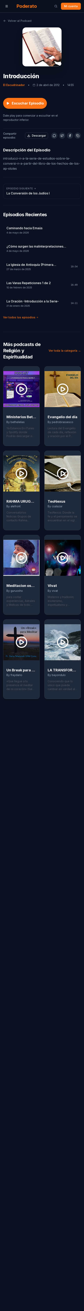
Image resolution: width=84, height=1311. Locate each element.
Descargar (39, 135)
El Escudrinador (14, 85)
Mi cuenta (71, 6)
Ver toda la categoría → (65, 350)
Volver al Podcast (20, 20)
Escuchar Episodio (28, 103)
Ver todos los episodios (19, 317)
